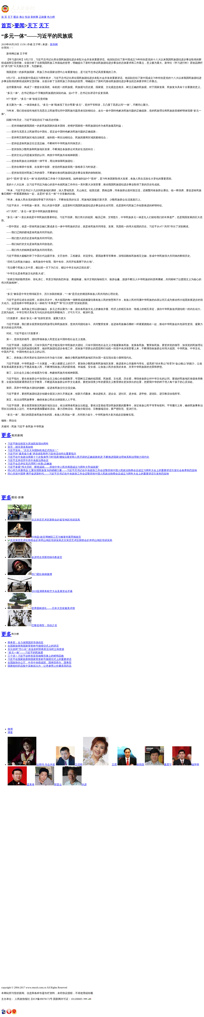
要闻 (19, 25)
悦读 (27, 17)
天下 (10, 17)
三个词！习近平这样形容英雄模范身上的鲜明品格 (36, 655)
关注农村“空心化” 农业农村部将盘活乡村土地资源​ (36, 649)
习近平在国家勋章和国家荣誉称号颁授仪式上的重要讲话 (39, 659)
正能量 (43, 17)
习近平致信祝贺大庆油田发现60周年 (28, 443)
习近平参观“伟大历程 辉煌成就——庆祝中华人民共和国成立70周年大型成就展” (53, 467)
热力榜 (51, 17)
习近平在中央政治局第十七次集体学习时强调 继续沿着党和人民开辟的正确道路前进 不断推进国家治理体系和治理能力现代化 (78, 457)
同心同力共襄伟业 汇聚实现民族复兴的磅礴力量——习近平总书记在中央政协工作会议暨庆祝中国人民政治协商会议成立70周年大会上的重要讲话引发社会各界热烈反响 (102, 470)
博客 (10, 732)
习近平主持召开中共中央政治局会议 (28, 460)
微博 (10, 729)
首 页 (4, 17)
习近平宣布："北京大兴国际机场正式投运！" (33, 450)
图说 (15, 17)
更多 (6, 435)
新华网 (54, 44)
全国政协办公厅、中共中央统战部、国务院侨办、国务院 (39, 662)
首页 (6, 25)
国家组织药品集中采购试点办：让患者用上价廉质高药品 (39, 665)
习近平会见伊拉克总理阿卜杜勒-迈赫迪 (30, 463)
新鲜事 (34, 17)
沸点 (21, 17)
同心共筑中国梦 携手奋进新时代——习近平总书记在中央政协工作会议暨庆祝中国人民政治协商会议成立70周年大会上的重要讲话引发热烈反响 (88, 473)
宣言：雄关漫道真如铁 (20, 447)
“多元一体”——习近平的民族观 (25, 652)
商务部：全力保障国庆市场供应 (25, 642)
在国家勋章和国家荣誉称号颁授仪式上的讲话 (33, 645)
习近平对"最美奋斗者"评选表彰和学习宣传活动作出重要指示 (42, 453)
